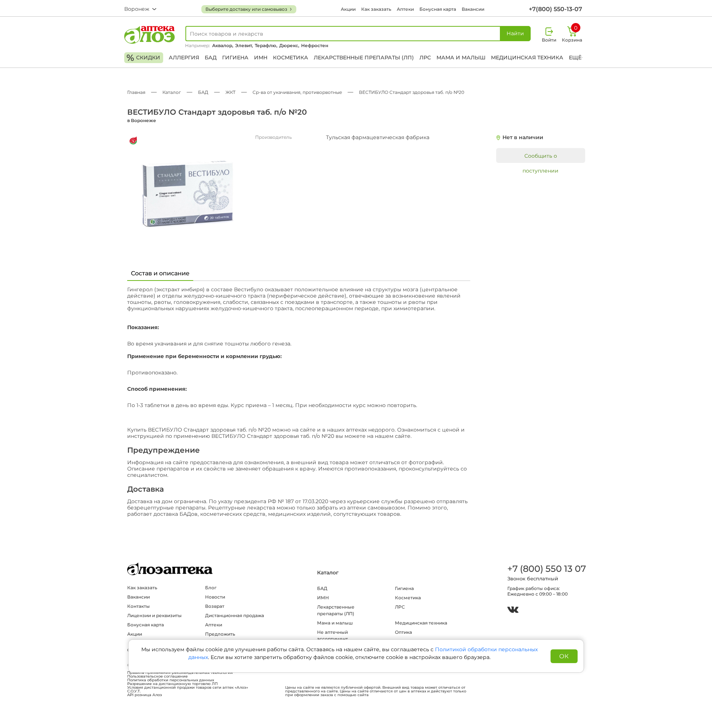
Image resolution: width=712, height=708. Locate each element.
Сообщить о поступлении (540, 158)
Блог (211, 587)
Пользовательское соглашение (157, 676)
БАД (211, 57)
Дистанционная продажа (234, 615)
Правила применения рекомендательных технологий (180, 673)
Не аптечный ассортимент (332, 635)
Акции (348, 9)
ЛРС (425, 57)
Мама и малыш (460, 57)
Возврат (214, 606)
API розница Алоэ (144, 695)
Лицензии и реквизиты (154, 615)
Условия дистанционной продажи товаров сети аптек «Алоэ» (187, 687)
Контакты (138, 606)
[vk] (512, 610)
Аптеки (405, 9)
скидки (143, 57)
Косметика (290, 57)
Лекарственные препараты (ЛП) (364, 57)
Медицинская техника (527, 57)
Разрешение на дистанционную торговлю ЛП (172, 684)
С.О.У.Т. (134, 691)
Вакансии (473, 9)
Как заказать (376, 9)
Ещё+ (576, 57)
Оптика (403, 632)
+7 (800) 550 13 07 (546, 568)
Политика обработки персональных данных (170, 680)
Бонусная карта (437, 9)
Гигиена (235, 57)
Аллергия (184, 57)
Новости (215, 597)
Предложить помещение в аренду (230, 637)
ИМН (260, 57)
